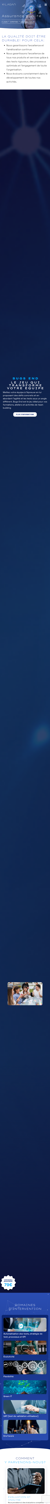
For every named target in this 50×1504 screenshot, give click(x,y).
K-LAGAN (5, 22)
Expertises (14, 22)
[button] (46, 5)
